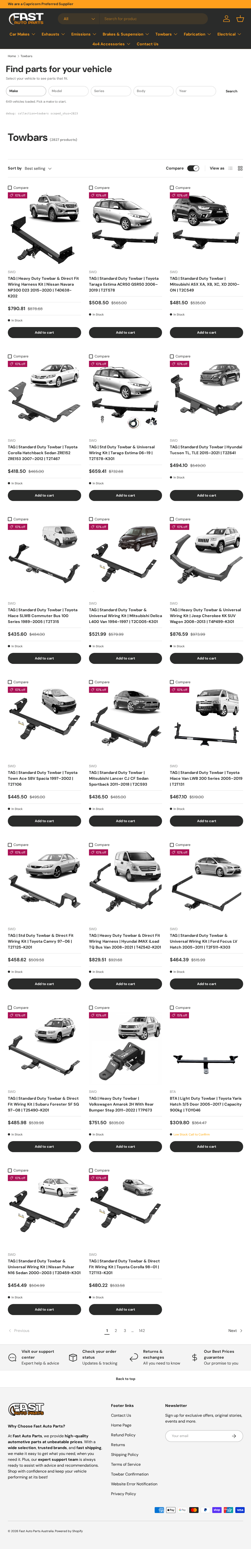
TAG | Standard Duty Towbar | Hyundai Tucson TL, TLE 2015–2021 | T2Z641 (206, 449)
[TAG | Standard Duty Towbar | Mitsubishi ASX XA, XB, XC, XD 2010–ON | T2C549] (206, 229)
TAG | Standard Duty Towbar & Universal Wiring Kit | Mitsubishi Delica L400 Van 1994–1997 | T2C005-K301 (125, 615)
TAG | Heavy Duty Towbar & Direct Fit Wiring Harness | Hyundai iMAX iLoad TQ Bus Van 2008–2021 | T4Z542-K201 (125, 941)
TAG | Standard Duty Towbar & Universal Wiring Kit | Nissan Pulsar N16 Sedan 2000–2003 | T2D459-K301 (44, 1266)
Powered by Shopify (69, 1531)
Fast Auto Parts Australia (36, 1531)
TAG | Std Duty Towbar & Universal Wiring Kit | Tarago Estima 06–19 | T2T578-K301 (122, 452)
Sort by (15, 168)
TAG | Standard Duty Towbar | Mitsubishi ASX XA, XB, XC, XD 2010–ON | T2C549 (204, 284)
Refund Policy (123, 1435)
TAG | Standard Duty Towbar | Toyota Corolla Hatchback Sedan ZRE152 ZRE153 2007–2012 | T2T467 (42, 452)
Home (12, 56)
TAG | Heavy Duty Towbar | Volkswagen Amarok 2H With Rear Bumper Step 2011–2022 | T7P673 (121, 1104)
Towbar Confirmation (130, 1474)
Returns (118, 1444)
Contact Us (148, 44)
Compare (175, 168)
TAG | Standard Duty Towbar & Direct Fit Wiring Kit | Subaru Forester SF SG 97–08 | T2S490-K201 (43, 1104)
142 (142, 1330)
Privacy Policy (123, 1493)
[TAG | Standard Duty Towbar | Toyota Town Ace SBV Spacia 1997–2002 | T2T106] (44, 723)
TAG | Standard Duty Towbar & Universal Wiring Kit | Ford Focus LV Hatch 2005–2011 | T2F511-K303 (203, 941)
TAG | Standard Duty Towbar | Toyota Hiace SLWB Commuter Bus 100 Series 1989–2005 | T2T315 (42, 615)
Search (232, 91)
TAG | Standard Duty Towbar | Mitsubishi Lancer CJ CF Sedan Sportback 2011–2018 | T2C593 (119, 778)
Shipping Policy (124, 1454)
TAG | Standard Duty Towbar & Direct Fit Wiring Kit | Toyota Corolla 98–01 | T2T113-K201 (124, 1266)
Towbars (26, 56)
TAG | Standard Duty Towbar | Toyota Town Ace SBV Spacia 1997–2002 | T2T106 (42, 778)
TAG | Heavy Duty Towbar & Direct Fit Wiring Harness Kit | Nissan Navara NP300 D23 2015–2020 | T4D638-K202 (43, 287)
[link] (55, 1331)
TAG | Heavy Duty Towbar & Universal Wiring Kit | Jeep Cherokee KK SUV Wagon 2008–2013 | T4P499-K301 (205, 615)
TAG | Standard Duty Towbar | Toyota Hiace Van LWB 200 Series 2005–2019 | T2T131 (206, 778)
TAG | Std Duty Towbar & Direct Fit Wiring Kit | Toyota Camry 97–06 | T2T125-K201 (41, 941)
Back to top (125, 1379)
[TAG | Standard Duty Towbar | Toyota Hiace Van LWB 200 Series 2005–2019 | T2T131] (206, 723)
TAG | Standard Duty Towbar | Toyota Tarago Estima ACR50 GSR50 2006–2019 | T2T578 (124, 284)
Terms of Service (126, 1464)
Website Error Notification (134, 1484)
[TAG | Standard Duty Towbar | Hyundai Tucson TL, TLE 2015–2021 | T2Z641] (206, 397)
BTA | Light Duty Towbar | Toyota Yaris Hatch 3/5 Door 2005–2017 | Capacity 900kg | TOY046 (206, 1104)
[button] (240, 18)
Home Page (121, 1425)
